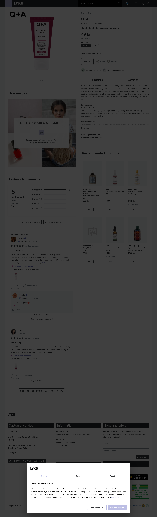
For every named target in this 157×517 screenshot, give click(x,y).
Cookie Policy (116, 497)
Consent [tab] (44, 476)
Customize (95, 507)
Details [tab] (78, 476)
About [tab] (112, 476)
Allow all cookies (117, 507)
